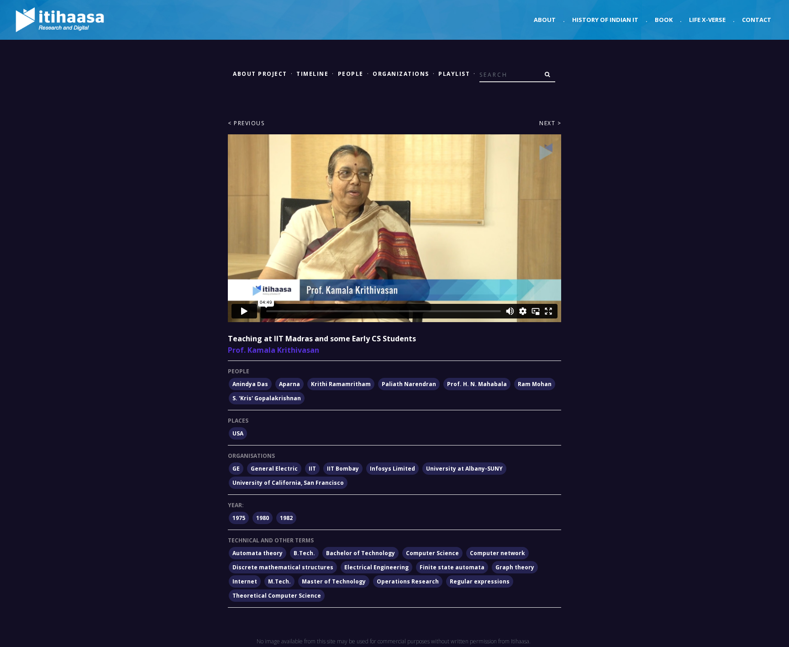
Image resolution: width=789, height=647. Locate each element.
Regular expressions (480, 581)
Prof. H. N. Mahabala (477, 384)
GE (236, 468)
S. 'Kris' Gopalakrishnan (266, 398)
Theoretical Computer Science (276, 595)
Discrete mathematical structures (282, 567)
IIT (312, 468)
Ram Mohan (535, 384)
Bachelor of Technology (360, 553)
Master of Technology (334, 581)
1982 (286, 518)
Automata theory (257, 553)
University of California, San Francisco (288, 483)
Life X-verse (707, 20)
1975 (238, 518)
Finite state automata (452, 567)
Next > (550, 123)
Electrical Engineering (376, 567)
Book (664, 20)
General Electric (274, 468)
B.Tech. (304, 553)
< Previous (246, 123)
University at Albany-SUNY (464, 468)
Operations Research (408, 581)
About (545, 20)
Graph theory (514, 567)
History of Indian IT (605, 20)
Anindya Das (250, 384)
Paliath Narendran (409, 384)
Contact (756, 20)
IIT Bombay (343, 468)
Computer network (497, 553)
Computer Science (432, 553)
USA (237, 433)
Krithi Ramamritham (341, 384)
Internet (244, 581)
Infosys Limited (392, 468)
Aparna (289, 384)
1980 (262, 518)
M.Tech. (279, 581)
